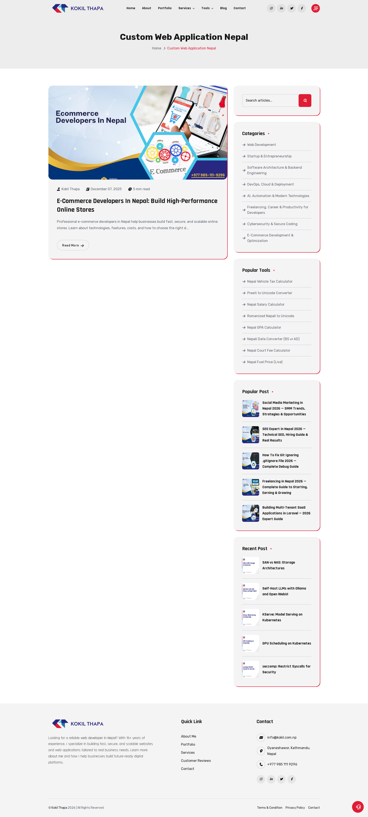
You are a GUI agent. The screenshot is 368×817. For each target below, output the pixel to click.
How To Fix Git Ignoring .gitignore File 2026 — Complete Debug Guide (280, 461)
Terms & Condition (269, 808)
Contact (240, 8)
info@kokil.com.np (281, 737)
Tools (206, 8)
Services (185, 8)
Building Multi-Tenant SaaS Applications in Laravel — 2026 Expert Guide (286, 513)
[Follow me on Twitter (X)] (281, 779)
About (146, 8)
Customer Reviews (196, 761)
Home (130, 8)
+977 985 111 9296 (282, 764)
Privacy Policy (295, 808)
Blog (223, 8)
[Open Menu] (315, 8)
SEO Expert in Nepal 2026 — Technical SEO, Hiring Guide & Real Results (285, 435)
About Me (188, 736)
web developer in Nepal (98, 737)
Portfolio (165, 8)
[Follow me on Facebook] (291, 779)
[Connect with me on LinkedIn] (271, 779)
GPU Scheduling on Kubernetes (286, 643)
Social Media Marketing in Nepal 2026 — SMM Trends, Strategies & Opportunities (284, 408)
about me (55, 756)
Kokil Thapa (71, 189)
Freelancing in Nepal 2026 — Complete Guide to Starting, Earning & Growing (285, 487)
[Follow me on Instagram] (261, 779)
